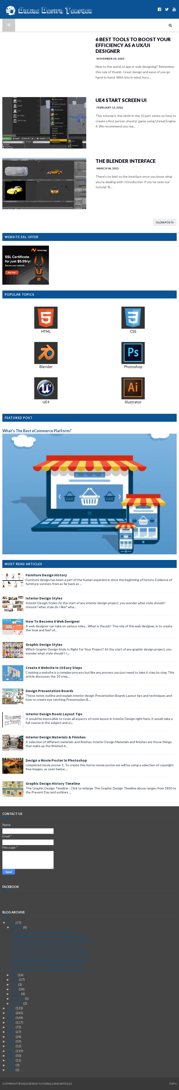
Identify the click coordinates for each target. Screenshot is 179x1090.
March (16, 994)
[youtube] (174, 9)
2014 (11, 1060)
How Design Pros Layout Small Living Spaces (42, 932)
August (17, 927)
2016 (11, 1051)
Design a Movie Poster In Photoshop (56, 760)
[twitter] (166, 9)
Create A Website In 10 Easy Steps (54, 667)
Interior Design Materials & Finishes (56, 737)
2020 (11, 1032)
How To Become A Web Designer (53, 621)
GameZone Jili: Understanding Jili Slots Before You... (48, 946)
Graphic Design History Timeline (53, 783)
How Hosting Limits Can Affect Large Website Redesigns (52, 942)
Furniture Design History (46, 575)
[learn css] (133, 333)
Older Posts (165, 222)
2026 (11, 923)
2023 (11, 1018)
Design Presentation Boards (49, 690)
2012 (11, 1070)
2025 (11, 1008)
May (14, 984)
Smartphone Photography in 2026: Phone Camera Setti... (51, 956)
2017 (11, 1046)
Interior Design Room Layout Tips (54, 714)
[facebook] (159, 9)
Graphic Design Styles (44, 644)
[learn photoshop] (133, 368)
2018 (11, 1041)
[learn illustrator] (133, 403)
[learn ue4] (46, 403)
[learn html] (46, 333)
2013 (11, 1065)
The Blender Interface (126, 161)
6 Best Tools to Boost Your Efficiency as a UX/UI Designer (133, 45)
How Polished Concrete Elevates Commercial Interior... (50, 961)
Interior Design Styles (44, 598)
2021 (11, 1027)
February (18, 998)
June (15, 979)
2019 (11, 1037)
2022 (11, 1022)
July (14, 975)
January (17, 1003)
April (15, 989)
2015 (11, 1055)
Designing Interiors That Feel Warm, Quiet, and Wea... (49, 937)
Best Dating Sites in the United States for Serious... (47, 965)
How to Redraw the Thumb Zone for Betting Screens (49, 951)
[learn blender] (46, 368)
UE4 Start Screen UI (121, 100)
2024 (11, 1013)
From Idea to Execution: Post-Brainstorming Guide (47, 970)
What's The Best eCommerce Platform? (37, 431)
